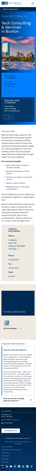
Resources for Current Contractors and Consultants (18, 442)
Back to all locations (11, 9)
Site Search (5, 462)
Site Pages (4, 459)
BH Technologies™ (11, 328)
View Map (12, 249)
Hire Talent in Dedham (10, 77)
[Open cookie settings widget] (3, 468)
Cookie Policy (5, 456)
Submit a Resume (6, 446)
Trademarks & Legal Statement (11, 449)
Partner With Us (10, 430)
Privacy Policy (5, 453)
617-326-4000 (8, 423)
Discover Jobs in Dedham (12, 101)
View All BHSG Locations (10, 419)
